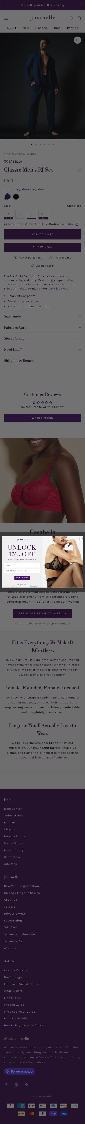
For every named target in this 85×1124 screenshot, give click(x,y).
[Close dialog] (80, 538)
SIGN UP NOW (22, 578)
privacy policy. (34, 586)
